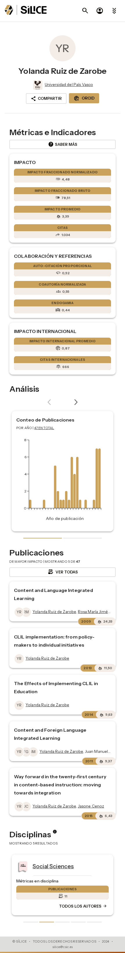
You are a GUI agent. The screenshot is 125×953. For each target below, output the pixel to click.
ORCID (84, 98)
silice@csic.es (62, 947)
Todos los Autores (83, 906)
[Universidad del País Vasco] (37, 85)
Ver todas (62, 572)
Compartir (46, 98)
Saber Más (62, 144)
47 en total (44, 428)
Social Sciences (53, 866)
